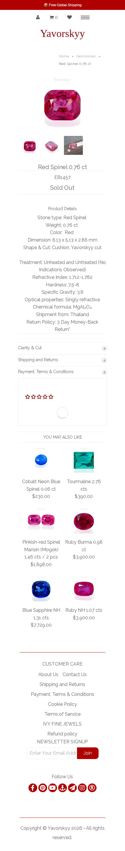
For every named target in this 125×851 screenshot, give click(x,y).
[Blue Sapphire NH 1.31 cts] (41, 599)
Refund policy (62, 734)
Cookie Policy (62, 704)
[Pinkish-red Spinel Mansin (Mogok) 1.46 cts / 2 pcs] (41, 532)
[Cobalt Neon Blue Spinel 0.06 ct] (41, 471)
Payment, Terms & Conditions (62, 694)
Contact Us (75, 674)
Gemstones (86, 56)
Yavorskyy (62, 33)
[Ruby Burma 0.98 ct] (83, 532)
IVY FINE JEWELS (62, 724)
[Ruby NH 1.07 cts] (83, 599)
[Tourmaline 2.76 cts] (83, 471)
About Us (48, 674)
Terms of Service (62, 714)
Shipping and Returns (62, 684)
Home (64, 56)
